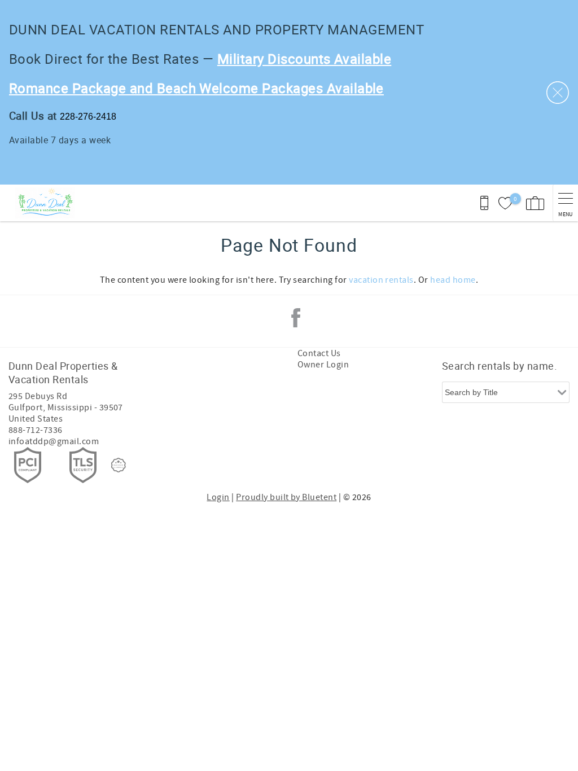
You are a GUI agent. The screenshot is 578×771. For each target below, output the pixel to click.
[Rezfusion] (118, 465)
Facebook (295, 317)
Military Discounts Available (304, 59)
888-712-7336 (35, 430)
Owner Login (323, 364)
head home (452, 280)
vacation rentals (381, 280)
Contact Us (319, 353)
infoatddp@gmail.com (53, 441)
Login (218, 497)
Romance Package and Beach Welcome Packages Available (196, 88)
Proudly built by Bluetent (286, 497)
